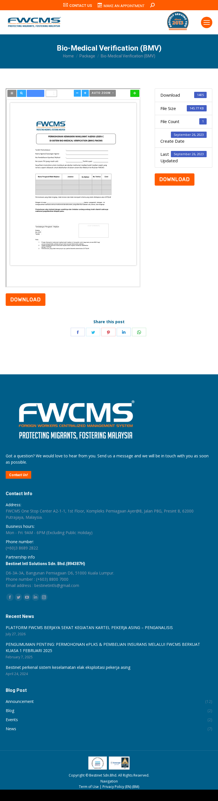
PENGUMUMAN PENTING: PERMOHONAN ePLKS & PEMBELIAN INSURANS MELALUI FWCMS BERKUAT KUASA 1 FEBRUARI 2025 (103, 647)
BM (135, 786)
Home (68, 56)
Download (174, 179)
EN (128, 786)
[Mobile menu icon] (206, 22)
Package (87, 56)
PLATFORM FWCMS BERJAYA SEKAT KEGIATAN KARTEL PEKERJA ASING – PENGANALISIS (89, 627)
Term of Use (89, 786)
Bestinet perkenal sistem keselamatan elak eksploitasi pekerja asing (68, 667)
